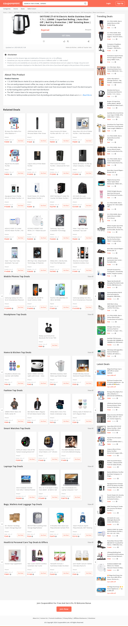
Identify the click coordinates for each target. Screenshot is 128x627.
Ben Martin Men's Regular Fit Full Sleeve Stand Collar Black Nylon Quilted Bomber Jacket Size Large (37, 413)
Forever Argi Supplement (13, 564)
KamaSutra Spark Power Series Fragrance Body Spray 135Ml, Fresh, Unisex (115, 58)
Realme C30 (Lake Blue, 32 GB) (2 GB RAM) (59, 299)
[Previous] (2, 296)
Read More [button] (87, 95)
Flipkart (52, 303)
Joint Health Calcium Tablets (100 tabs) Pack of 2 (82, 565)
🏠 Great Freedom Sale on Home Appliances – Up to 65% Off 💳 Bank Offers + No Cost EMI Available (115, 382)
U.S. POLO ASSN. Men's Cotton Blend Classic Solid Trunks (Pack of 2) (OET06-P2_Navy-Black (114, 149)
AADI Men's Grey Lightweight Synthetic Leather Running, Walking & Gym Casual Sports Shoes (114, 306)
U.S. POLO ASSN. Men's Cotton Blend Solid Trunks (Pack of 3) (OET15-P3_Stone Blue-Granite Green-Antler (115, 317)
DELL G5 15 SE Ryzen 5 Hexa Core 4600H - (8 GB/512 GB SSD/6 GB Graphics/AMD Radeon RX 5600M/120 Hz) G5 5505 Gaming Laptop (48, 489)
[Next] (95, 296)
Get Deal (66, 35)
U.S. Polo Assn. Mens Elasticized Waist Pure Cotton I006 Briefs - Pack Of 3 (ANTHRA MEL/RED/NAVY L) (115, 69)
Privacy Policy (67, 618)
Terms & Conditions (55, 618)
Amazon (7, 303)
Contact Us (43, 618)
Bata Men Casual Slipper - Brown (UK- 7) (115, 249)
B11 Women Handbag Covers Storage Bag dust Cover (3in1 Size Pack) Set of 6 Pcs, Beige (14, 527)
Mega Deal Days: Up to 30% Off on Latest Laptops (114, 371)
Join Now (64, 609)
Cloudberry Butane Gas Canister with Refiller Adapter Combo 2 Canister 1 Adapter (14, 375)
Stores (16, 9)
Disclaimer (91, 618)
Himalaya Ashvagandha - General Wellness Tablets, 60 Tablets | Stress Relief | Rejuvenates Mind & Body (115, 352)
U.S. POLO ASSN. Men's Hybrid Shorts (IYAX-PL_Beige (114, 138)
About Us (36, 618)
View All (90, 276)
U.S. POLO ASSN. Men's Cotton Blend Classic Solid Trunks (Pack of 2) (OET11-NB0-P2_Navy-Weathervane (114, 161)
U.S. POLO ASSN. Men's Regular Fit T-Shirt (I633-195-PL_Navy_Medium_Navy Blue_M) (115, 205)
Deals (23, 9)
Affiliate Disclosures (80, 618)
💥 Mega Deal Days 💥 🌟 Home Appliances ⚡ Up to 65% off (115, 589)
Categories (6, 9)
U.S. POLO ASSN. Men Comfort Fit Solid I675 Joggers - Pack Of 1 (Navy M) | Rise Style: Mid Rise (115, 35)
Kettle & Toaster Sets (85, 47)
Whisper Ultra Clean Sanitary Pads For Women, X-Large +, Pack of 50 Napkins (115, 329)
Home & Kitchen (71, 47)
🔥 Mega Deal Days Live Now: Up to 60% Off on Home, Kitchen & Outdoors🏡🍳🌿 (114, 577)
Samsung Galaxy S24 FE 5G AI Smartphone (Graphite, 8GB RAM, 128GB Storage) (114, 294)
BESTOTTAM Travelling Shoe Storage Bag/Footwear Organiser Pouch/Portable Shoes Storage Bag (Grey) (37, 527)
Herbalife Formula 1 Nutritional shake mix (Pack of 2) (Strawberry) (59, 565)
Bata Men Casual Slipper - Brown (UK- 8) (115, 171)
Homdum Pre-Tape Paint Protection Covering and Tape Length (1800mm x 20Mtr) (115, 126)
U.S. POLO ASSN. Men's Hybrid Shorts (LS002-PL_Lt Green (114, 216)
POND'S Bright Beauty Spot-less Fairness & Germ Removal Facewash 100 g (115, 193)
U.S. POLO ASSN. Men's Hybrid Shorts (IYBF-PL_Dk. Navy (114, 23)
